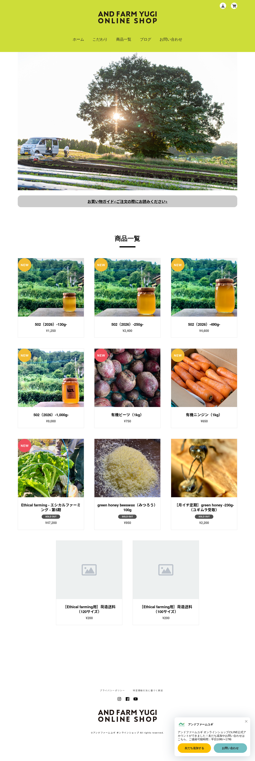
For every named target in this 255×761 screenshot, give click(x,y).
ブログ (145, 39)
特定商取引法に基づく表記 (148, 690)
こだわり (100, 39)
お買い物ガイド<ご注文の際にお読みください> (127, 201)
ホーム (78, 39)
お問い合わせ (171, 39)
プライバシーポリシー (112, 690)
